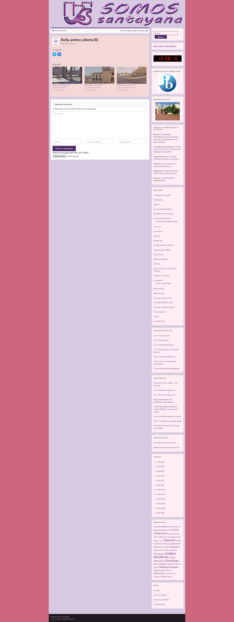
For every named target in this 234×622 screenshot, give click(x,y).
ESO (169, 544)
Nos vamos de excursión (163, 298)
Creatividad (170, 537)
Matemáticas (160, 561)
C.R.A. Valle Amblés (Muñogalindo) (167, 368)
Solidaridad (159, 573)
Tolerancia (157, 577)
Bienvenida (157, 530)
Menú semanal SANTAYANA (167, 221)
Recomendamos (160, 312)
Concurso (73, 43)
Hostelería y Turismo (161, 276)
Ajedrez (165, 526)
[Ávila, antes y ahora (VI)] (99, 75)
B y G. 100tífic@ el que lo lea (164, 390)
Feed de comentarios (162, 600)
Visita (163, 576)
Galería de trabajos (161, 259)
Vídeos (169, 577)
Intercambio (159, 554)
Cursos (161, 540)
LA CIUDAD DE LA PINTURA (165, 443)
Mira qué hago (159, 293)
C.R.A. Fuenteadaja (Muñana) (164, 357)
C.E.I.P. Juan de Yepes (162, 336)
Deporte (157, 236)
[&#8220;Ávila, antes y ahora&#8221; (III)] (131, 75)
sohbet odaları (160, 156)
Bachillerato (177, 527)
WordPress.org (159, 604)
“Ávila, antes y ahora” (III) (126, 85)
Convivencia (158, 231)
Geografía (174, 546)
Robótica (168, 570)
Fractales (166, 547)
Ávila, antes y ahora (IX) (61, 85)
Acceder (157, 590)
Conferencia (161, 537)
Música (156, 564)
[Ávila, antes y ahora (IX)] (67, 75)
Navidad (162, 564)
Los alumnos (158, 280)
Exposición (176, 543)
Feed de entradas (160, 595)
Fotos (160, 547)
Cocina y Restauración (162, 218)
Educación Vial (60, 31)
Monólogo (172, 560)
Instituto (173, 550)
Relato (174, 567)
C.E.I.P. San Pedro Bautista (164, 345)
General (157, 264)
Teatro (156, 316)
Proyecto (177, 564)
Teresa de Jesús (169, 573)
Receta (156, 567)
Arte (171, 526)
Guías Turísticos (164, 550)
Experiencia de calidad (162, 250)
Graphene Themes (68, 619)
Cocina (174, 529)
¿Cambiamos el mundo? (162, 195)
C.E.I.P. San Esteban (161, 340)
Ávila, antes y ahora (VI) (93, 85)
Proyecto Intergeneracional (164, 307)
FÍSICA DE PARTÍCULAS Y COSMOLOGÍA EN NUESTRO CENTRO (167, 149)
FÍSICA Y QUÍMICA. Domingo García (167, 421)
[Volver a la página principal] (121, 13)
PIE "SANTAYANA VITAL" (163, 302)
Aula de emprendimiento (163, 209)
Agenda (157, 204)
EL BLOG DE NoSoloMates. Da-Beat (167, 416)
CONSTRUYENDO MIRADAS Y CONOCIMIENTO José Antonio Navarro (166, 409)
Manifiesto (172, 557)
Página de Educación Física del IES (166, 447)
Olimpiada (169, 564)
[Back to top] (228, 616)
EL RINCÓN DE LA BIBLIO (164, 245)
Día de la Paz (163, 544)
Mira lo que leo (159, 289)
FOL (155, 547)
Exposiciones (159, 254)
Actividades (158, 200)
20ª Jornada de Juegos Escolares (132, 31)
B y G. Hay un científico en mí (164, 395)
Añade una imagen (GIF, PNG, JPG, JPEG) (70, 152)
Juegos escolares (165, 555)
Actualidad (157, 527)
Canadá (167, 530)
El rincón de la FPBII (163, 283)
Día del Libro (158, 241)
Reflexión (164, 566)
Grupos (156, 550)
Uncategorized (159, 321)
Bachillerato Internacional (163, 214)
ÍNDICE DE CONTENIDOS (165, 46)
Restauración (159, 570)
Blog (163, 530)
